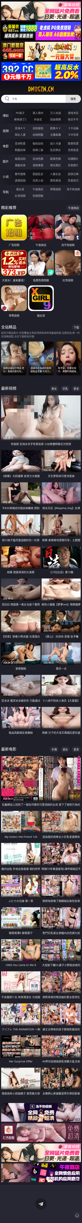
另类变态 (73, 150)
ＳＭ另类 (73, 134)
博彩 (6, 116)
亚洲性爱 (20, 143)
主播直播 (55, 134)
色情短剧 (38, 195)
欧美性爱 (73, 143)
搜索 (73, 99)
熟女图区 (55, 165)
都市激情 (20, 174)
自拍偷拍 (38, 128)
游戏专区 (73, 113)
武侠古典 (73, 174)
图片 (6, 161)
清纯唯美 (38, 165)
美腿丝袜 (20, 165)
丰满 (54, 749)
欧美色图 (55, 158)
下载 (76, 327)
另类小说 (38, 180)
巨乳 (65, 388)
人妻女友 (55, 174)
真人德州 (38, 113)
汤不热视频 (73, 189)
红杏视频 (20, 195)
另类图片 (73, 165)
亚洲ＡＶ (20, 128)
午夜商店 (38, 189)
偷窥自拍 (20, 158)
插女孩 (20, 189)
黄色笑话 (55, 180)
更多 (76, 388)
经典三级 (38, 150)
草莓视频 (55, 189)
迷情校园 (20, 180)
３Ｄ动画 (73, 128)
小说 (6, 177)
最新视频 (8, 388)
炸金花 (38, 119)
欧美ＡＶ (55, 128)
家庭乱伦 (38, 174)
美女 (54, 388)
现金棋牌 (55, 119)
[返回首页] (77, 1215)
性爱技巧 (73, 180)
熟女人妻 (20, 134)
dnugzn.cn (41, 89)
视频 (6, 131)
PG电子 (20, 113)
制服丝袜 (20, 150)
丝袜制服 (38, 134)
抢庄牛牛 (73, 119)
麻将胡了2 (20, 119)
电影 (6, 146)
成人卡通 (55, 143)
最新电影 (8, 749)
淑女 (65, 749)
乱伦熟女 (55, 150)
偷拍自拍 (38, 143)
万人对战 (55, 113)
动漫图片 (73, 158)
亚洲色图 (38, 158)
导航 (6, 192)
